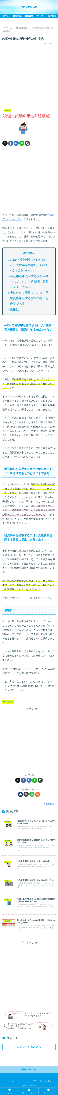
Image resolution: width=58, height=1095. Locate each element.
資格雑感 (9, 702)
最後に (14, 309)
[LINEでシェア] (21, 143)
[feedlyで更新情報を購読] (32, 794)
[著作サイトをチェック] (20, 794)
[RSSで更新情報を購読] (37, 794)
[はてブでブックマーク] (16, 143)
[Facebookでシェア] (10, 143)
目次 (25, 252)
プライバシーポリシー (43, 1081)
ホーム (15, 1081)
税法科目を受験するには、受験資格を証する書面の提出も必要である (29, 298)
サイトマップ (29, 1085)
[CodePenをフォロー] (26, 794)
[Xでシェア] (5, 143)
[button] (27, 143)
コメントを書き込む (29, 1046)
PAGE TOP (30, 1069)
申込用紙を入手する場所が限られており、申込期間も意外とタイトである (29, 282)
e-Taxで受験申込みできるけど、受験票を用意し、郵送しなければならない (29, 265)
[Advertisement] (29, 75)
